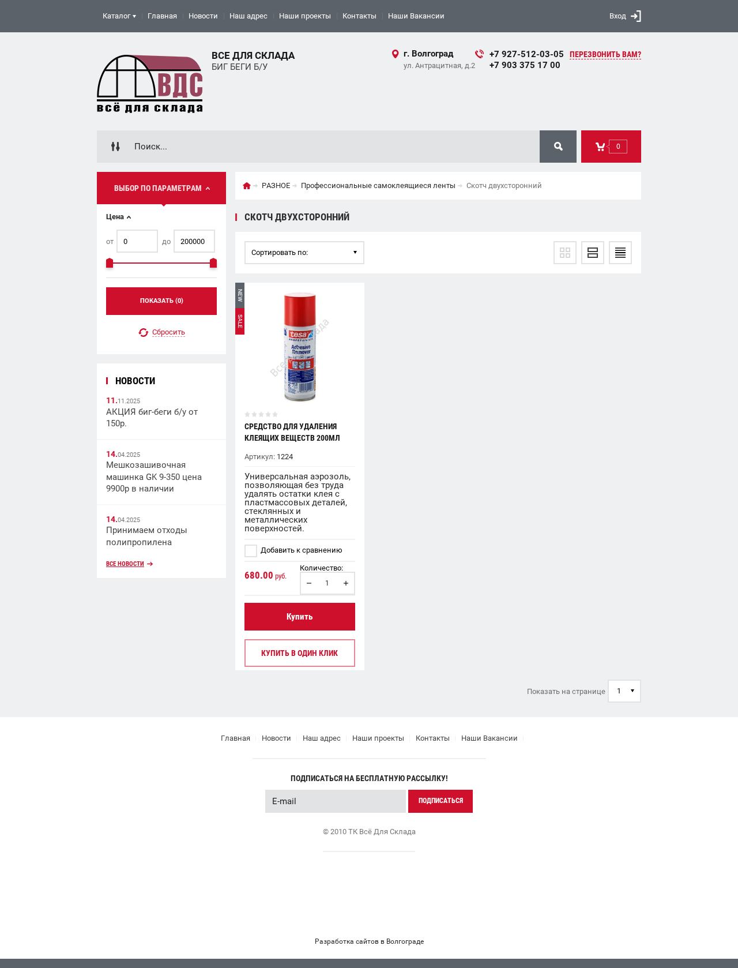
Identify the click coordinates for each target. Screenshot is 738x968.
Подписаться (441, 801)
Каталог (116, 16)
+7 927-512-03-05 (527, 54)
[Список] (592, 252)
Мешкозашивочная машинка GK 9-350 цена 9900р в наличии (154, 477)
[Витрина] (565, 252)
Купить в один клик (299, 653)
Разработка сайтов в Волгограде (369, 941)
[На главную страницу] (150, 81)
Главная (162, 16)
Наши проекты (305, 16)
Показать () (161, 301)
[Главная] (246, 186)
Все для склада (253, 55)
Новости (203, 16)
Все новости (125, 564)
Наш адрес (248, 16)
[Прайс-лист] (620, 252)
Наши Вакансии (416, 16)
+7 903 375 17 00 (525, 65)
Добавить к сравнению (300, 550)
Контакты (359, 16)
